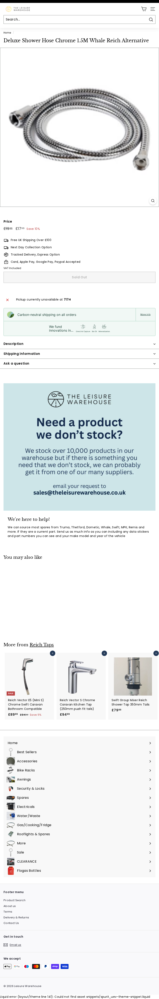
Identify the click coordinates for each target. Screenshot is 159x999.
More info (145, 314)
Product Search (14, 900)
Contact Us (11, 923)
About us (10, 906)
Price (8, 221)
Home (7, 32)
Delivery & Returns (16, 917)
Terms (8, 912)
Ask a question (16, 363)
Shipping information (22, 354)
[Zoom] (153, 201)
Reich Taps (42, 644)
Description (13, 344)
